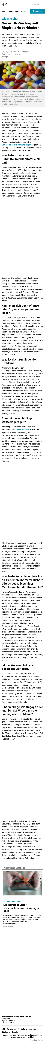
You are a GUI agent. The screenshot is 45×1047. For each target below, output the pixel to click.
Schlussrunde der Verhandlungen (16, 145)
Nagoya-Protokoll (21, 430)
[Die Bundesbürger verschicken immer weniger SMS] (22, 884)
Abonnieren (37, 11)
